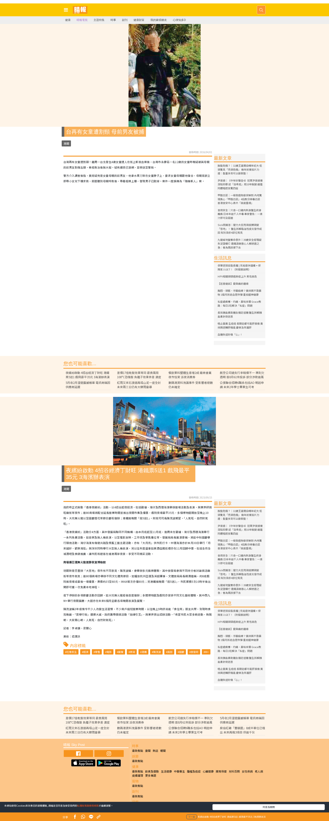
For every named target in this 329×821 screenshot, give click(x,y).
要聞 (148, 751)
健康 (68, 19)
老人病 (259, 771)
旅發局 (194, 652)
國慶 (181, 652)
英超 (170, 652)
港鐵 (144, 652)
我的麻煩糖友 (158, 19)
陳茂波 (157, 652)
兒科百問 (234, 771)
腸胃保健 (221, 771)
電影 (109, 652)
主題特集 (99, 19)
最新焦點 (137, 751)
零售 (97, 652)
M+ (207, 652)
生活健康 (166, 771)
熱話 (155, 751)
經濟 (85, 652)
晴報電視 (82, 19)
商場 (132, 652)
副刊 (124, 19)
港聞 (66, 143)
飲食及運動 (152, 771)
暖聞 (163, 751)
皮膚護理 (137, 775)
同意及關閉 (269, 807)
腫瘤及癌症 (194, 771)
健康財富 (138, 19)
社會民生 (71, 652)
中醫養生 (179, 771)
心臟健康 (208, 771)
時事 (113, 19)
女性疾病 (247, 771)
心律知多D (179, 19)
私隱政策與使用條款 (88, 805)
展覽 (120, 652)
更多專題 (150, 775)
